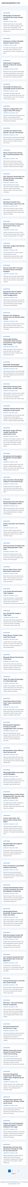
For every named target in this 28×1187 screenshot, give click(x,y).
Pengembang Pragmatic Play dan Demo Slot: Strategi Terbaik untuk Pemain (13, 1101)
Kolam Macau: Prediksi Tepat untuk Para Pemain (12, 636)
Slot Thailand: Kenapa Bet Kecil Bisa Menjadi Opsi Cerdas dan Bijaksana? (13, 958)
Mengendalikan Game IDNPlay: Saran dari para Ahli (13, 751)
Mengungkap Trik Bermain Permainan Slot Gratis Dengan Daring (13, 17)
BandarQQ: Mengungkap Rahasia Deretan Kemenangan (13, 365)
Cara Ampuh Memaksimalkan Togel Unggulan (12, 592)
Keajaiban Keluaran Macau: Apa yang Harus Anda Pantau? (13, 409)
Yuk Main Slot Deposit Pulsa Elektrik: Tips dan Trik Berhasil (13, 131)
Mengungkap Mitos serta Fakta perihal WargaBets (13, 773)
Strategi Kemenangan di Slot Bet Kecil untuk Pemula (14, 981)
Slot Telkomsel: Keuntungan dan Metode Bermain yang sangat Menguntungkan (13, 178)
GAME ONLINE (6, 13)
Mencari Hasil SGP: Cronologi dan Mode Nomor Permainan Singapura (13, 269)
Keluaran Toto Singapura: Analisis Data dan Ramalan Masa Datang (13, 317)
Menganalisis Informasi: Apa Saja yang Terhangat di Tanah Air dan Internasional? (13, 1148)
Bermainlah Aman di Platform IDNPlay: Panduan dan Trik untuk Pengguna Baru (12, 293)
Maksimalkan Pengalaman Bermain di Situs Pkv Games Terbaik (12, 64)
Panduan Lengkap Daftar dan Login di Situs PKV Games (12, 109)
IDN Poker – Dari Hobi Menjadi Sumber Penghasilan (13, 1003)
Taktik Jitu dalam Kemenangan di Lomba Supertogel (13, 680)
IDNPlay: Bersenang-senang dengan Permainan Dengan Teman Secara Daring (12, 1052)
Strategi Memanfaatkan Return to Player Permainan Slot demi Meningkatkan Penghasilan (13, 889)
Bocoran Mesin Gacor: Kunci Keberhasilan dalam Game (12, 570)
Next (14, 1173)
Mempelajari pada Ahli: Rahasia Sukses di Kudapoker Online (13, 502)
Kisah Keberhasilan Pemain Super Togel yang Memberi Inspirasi (12, 702)
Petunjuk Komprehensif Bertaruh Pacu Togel (11, 1027)
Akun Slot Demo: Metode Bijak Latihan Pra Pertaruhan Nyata (13, 480)
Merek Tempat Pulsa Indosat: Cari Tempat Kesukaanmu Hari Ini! (13, 154)
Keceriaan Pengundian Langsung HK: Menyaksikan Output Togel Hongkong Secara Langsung (13, 1076)
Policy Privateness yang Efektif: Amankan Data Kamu (13, 866)
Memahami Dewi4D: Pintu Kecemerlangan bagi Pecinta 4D (13, 203)
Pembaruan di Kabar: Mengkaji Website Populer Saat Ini (13, 42)
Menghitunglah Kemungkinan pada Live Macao (12, 844)
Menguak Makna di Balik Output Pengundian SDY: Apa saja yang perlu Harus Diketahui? (13, 796)
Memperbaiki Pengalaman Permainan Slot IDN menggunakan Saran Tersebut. (13, 726)
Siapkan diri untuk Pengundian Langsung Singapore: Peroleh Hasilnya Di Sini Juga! (13, 1125)
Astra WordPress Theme (14, 1183)
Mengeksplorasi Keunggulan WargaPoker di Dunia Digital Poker (12, 457)
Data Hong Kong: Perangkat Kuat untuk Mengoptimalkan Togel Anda (13, 547)
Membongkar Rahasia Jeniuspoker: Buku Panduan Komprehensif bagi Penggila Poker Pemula (12, 341)
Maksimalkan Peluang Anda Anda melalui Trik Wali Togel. (12, 387)
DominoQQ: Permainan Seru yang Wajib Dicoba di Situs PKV (13, 87)
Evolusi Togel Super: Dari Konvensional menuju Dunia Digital (12, 819)
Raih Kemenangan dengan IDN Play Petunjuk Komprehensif (13, 936)
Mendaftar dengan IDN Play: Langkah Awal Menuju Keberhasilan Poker (12, 432)
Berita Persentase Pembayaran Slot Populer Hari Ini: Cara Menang (13, 225)
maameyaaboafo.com (10, 3)
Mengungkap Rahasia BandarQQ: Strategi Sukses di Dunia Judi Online (13, 913)
